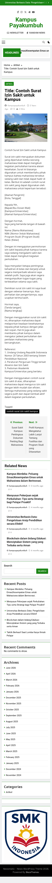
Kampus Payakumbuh (26, 22)
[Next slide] (48, 2)
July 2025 (10, 727)
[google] (29, 12)
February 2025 (12, 757)
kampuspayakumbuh (16, 105)
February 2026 (12, 685)
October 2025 (12, 709)
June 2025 (11, 733)
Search (8, 565)
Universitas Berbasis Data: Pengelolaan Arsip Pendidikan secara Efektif (24, 3)
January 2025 (12, 763)
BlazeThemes (32, 872)
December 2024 (13, 769)
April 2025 (11, 745)
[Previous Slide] (44, 2)
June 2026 (11, 668)
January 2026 (12, 691)
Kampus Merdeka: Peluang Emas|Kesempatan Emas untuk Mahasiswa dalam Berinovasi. (25, 477)
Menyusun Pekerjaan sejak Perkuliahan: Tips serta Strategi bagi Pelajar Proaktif (25, 499)
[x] (25, 12)
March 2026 (11, 680)
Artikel (9, 83)
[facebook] (18, 12)
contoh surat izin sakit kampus (22, 411)
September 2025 (14, 715)
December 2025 (13, 697)
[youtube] (33, 12)
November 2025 (13, 703)
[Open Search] (43, 42)
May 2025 (10, 739)
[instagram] (21, 12)
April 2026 (11, 673)
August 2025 (12, 721)
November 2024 (13, 775)
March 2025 (11, 751)
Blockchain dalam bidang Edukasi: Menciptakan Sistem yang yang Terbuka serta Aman (26, 542)
